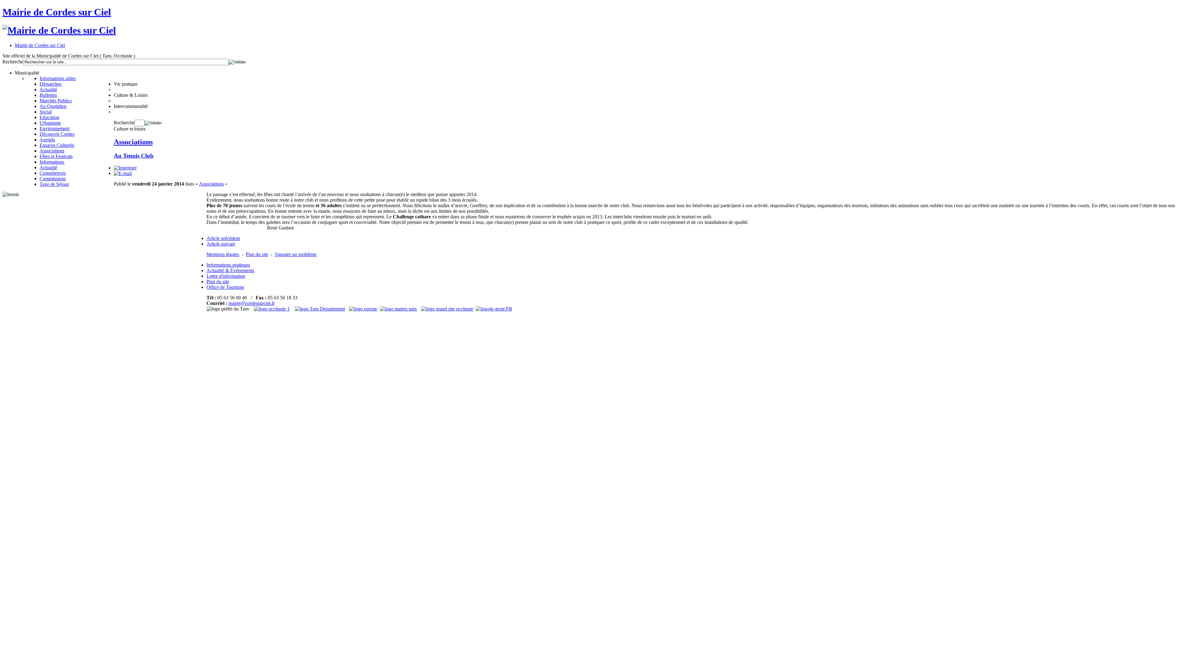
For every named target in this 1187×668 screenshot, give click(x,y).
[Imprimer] (125, 167)
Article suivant (220, 243)
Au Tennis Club (134, 155)
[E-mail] (123, 173)
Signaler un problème (296, 254)
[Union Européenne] (364, 308)
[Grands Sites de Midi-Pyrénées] (447, 308)
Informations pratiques (228, 265)
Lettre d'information (225, 276)
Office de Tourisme (225, 287)
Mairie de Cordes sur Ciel (56, 12)
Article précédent (223, 238)
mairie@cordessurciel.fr (251, 303)
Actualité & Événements (230, 270)
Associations (133, 142)
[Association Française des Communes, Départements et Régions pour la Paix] (399, 308)
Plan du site (257, 254)
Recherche (12, 61)
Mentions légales (222, 254)
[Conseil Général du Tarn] (321, 308)
